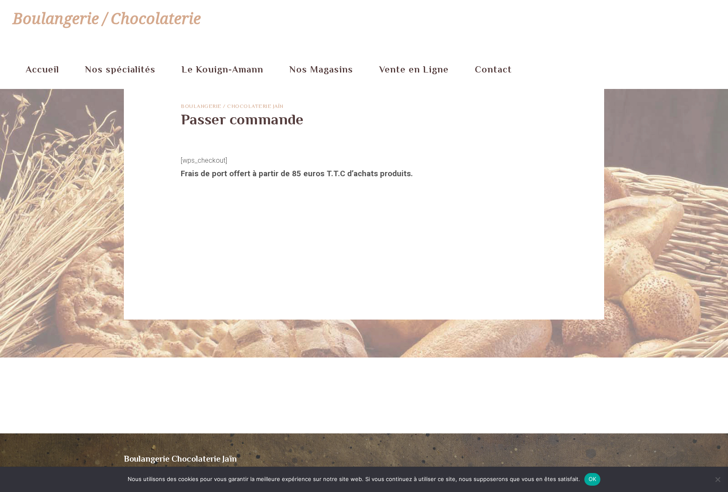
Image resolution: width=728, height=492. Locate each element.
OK (593, 479)
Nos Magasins (321, 69)
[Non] (717, 479)
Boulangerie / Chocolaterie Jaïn (232, 106)
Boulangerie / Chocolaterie (107, 19)
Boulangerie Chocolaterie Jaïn (180, 458)
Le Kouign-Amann (222, 69)
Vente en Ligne (414, 69)
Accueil (42, 69)
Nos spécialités (120, 69)
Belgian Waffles (204, 275)
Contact (493, 69)
